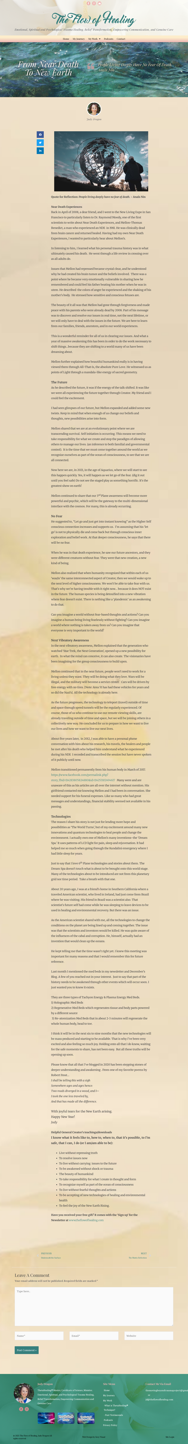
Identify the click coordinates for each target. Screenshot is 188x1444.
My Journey (79, 38)
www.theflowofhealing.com (86, 1220)
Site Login (170, 1437)
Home (66, 38)
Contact (121, 38)
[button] (40, 134)
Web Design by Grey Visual (93, 1437)
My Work (93, 38)
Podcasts (108, 38)
